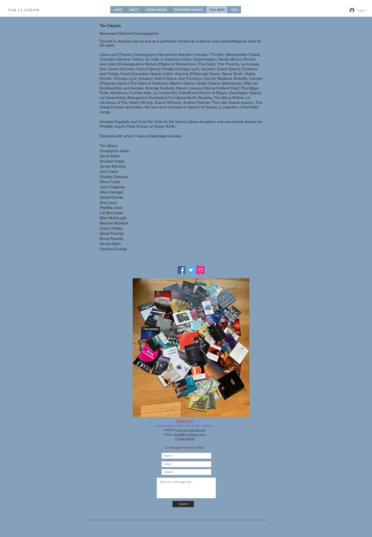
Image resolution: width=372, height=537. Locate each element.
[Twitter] (191, 270)
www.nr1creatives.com (191, 430)
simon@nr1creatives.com (189, 434)
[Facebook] (181, 270)
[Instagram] (200, 270)
